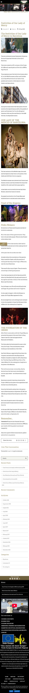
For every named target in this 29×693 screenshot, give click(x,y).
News (9, 12)
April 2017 (5, 527)
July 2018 (5, 511)
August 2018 (6, 507)
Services (12, 676)
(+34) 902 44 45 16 (11, 683)
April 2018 (5, 515)
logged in (10, 451)
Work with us (14, 681)
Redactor (14, 29)
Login (4, 683)
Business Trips (5, 621)
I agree (11, 691)
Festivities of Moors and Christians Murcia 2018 (13, 484)
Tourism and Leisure (7, 623)
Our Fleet (8, 679)
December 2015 (6, 550)
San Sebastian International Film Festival (13, 475)
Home (5, 12)
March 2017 (6, 530)
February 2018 (6, 519)
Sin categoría (6, 567)
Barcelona (5, 559)
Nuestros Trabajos (18, 679)
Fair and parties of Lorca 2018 (10, 479)
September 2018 (7, 504)
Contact (22, 681)
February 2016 (6, 546)
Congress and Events (7, 619)
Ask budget (20, 676)
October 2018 (6, 500)
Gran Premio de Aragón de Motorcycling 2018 (14, 467)
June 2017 (5, 523)
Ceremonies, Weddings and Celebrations (13, 625)
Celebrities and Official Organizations (13, 628)
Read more (17, 691)
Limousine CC (6, 29)
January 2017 (6, 538)
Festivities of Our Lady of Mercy (10, 471)
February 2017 (6, 534)
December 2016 (6, 542)
